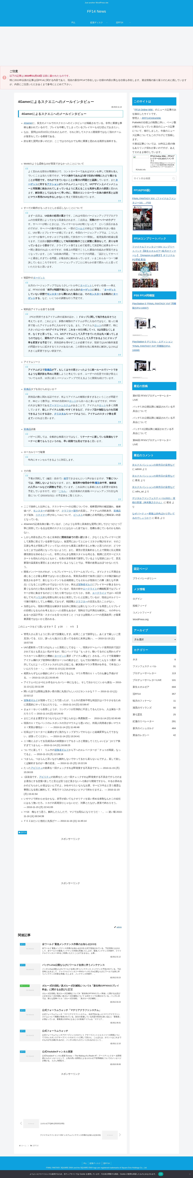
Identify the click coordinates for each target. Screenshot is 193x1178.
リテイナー (41, 515)
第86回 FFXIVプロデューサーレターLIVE (152, 442)
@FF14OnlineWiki (151, 118)
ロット (97, 325)
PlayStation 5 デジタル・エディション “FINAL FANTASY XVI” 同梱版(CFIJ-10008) (152, 346)
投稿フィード (140, 605)
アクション (53, 184)
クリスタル (60, 414)
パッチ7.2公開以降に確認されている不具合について (153, 431)
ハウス (39, 597)
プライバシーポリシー (144, 578)
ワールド (80, 228)
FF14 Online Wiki (144, 109)
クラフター (67, 510)
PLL (85, 1163)
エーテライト (90, 588)
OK (161, 1174)
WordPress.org (140, 619)
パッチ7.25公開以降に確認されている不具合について (154, 408)
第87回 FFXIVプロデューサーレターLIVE (152, 397)
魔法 (97, 482)
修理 (66, 478)
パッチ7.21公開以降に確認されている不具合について (154, 420)
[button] (173, 178)
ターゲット (39, 277)
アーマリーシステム (60, 405)
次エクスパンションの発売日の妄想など (153, 465)
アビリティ (37, 768)
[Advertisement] (96, 46)
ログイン (137, 599)
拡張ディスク (95, 1163)
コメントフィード (142, 612)
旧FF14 (23, 832)
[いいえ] (189, 1174)
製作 (75, 510)
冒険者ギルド (85, 584)
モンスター (53, 294)
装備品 (48, 369)
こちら (62, 491)
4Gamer (28, 123)
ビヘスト (78, 515)
